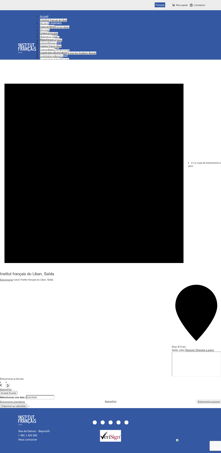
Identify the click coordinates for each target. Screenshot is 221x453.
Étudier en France (50, 42)
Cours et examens (51, 23)
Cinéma (43, 33)
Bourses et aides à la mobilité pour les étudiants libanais (68, 53)
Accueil (44, 16)
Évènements (6, 279)
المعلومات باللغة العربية (54, 55)
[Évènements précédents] (1, 385)
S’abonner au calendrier (13, 406)
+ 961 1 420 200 (27, 435)
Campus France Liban (50, 46)
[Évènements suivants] (8, 386)
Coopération (47, 49)
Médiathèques (47, 39)
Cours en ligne (47, 26)
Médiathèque (48, 36)
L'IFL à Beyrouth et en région (54, 27)
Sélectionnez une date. (12, 397)
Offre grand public (49, 33)
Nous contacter (27, 439)
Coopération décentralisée (53, 52)
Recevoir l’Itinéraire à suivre (199, 350)
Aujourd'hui (5, 389)
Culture (44, 29)
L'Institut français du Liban (53, 20)
